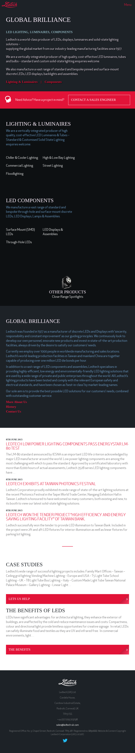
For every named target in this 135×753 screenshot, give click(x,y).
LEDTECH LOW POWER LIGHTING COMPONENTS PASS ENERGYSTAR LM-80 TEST (67, 446)
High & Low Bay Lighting (59, 158)
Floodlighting (14, 174)
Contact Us (13, 411)
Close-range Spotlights (67, 297)
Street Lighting (53, 165)
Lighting (12, 82)
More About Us (16, 402)
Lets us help (19, 599)
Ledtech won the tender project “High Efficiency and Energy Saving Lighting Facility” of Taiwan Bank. (66, 516)
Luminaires (30, 82)
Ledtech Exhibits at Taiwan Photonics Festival (51, 483)
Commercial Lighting (19, 165)
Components (53, 82)
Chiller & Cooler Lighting (22, 158)
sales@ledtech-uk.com (67, 724)
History (11, 406)
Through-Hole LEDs (19, 242)
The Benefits (19, 649)
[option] (104, 155)
